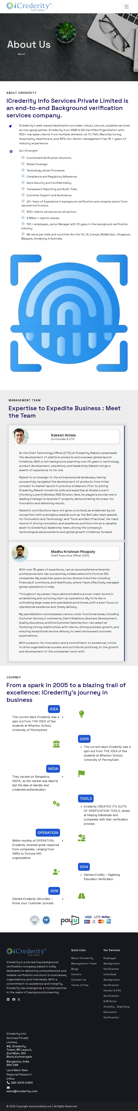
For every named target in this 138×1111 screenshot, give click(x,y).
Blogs (75, 968)
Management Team (84, 963)
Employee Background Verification (111, 963)
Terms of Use (79, 985)
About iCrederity (82, 958)
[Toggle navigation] (126, 6)
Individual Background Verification (111, 980)
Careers (76, 974)
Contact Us (78, 979)
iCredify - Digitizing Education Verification (117, 1012)
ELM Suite (110, 1001)
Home (11, 54)
